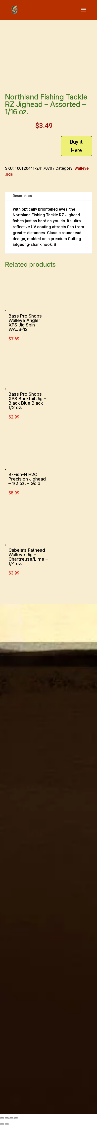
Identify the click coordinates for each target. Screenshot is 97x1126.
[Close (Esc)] (16, 1118)
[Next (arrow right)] (7, 1124)
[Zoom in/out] (2, 1118)
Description (22, 196)
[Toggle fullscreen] (7, 1118)
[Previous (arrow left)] (2, 1124)
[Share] (11, 1118)
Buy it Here (76, 146)
